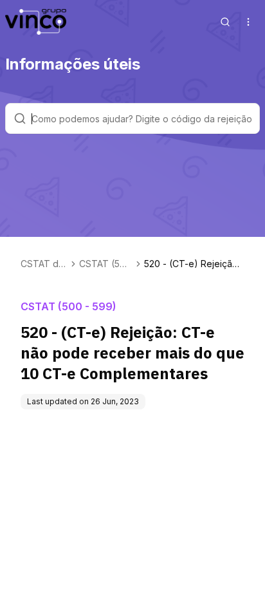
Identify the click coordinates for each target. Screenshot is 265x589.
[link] (194, 263)
